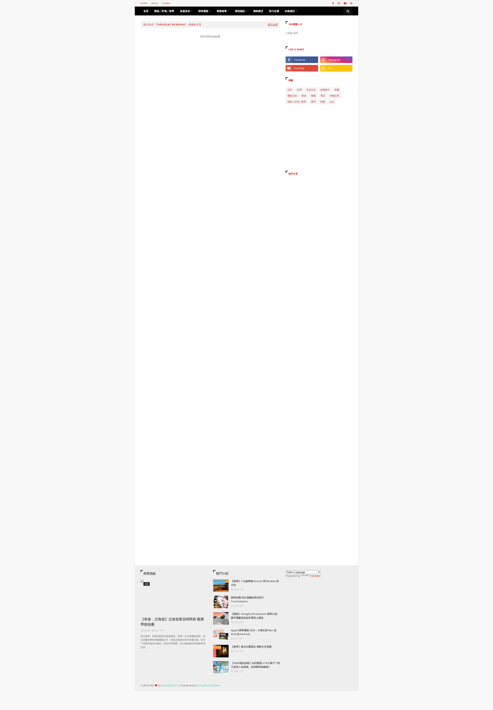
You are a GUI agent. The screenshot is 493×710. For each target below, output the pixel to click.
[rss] (350, 3)
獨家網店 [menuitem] (258, 11)
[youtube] (345, 3)
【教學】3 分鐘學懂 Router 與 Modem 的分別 (255, 583)
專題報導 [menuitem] (222, 11)
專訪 (322, 95)
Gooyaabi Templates (208, 685)
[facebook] (333, 3)
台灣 (299, 89)
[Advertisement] (210, 78)
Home (144, 3)
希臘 (337, 89)
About (154, 3)
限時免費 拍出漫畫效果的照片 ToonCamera (247, 599)
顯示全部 (273, 24)
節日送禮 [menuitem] (274, 11)
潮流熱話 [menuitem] (240, 11)
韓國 (322, 101)
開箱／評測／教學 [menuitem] (164, 11)
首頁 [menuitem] (145, 11)
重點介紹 (292, 95)
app (332, 101)
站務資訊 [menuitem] (290, 11)
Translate (315, 576)
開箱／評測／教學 (297, 101)
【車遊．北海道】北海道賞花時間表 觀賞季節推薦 (172, 622)
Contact (166, 3)
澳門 (313, 101)
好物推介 (325, 89)
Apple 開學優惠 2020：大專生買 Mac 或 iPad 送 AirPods (253, 632)
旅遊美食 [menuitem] (185, 11)
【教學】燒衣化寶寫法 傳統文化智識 (251, 646)
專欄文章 (334, 95)
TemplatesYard (169, 685)
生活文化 (311, 89)
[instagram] (339, 3)
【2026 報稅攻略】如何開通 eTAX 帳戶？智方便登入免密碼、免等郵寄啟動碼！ (255, 665)
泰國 (313, 95)
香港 (304, 95)
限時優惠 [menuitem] (203, 11)
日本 (290, 89)
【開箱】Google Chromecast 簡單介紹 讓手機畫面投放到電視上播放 (254, 615)
